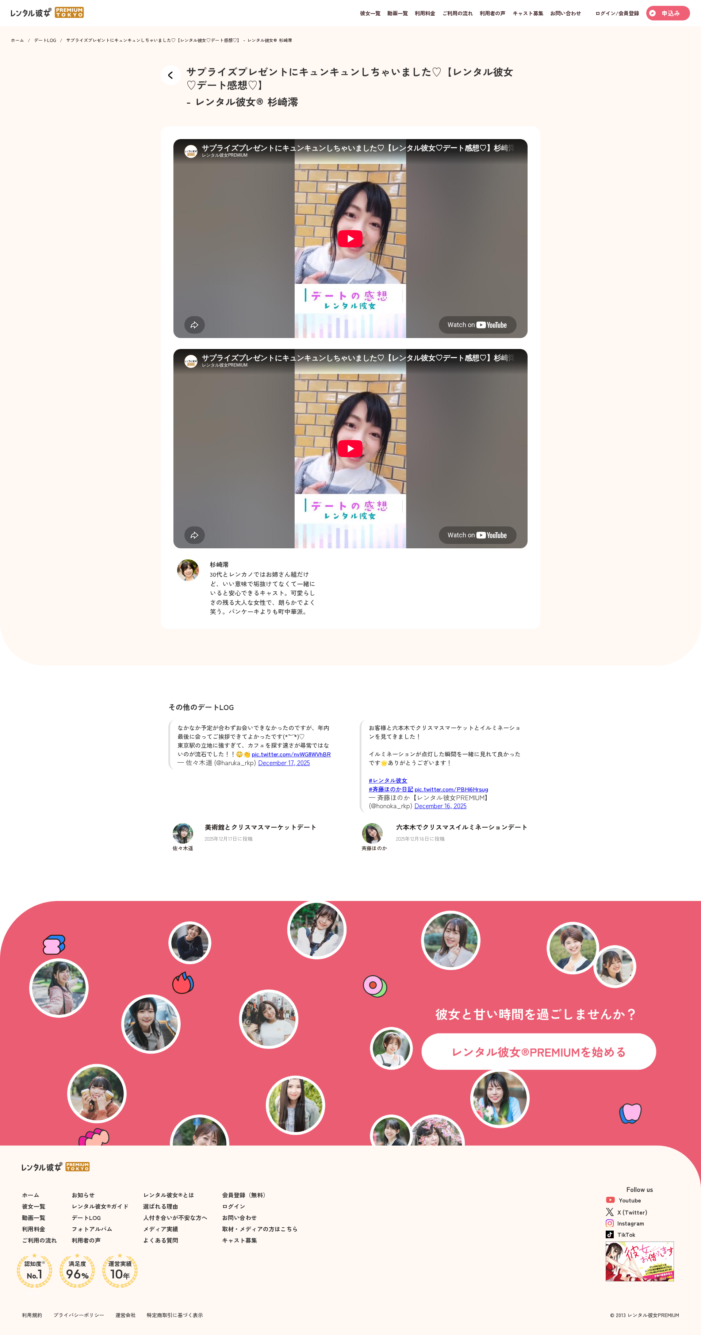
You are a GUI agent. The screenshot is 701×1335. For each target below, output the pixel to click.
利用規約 (32, 1315)
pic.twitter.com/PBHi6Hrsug (451, 788)
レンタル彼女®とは (168, 1194)
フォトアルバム (92, 1228)
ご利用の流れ (39, 1240)
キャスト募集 (239, 1240)
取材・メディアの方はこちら (260, 1228)
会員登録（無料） (245, 1194)
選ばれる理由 (160, 1206)
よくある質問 (160, 1240)
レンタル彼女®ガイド (100, 1206)
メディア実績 (160, 1228)
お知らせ (83, 1194)
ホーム (17, 40)
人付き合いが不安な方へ (175, 1217)
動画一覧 (33, 1217)
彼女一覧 (33, 1206)
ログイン (233, 1206)
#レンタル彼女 (388, 780)
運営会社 (125, 1315)
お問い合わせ (239, 1217)
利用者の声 (86, 1240)
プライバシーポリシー (78, 1315)
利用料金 (33, 1228)
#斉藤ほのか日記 (391, 788)
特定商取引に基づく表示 (175, 1315)
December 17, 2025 (284, 762)
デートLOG (45, 40)
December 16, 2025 (440, 805)
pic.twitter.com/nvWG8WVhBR (291, 753)
